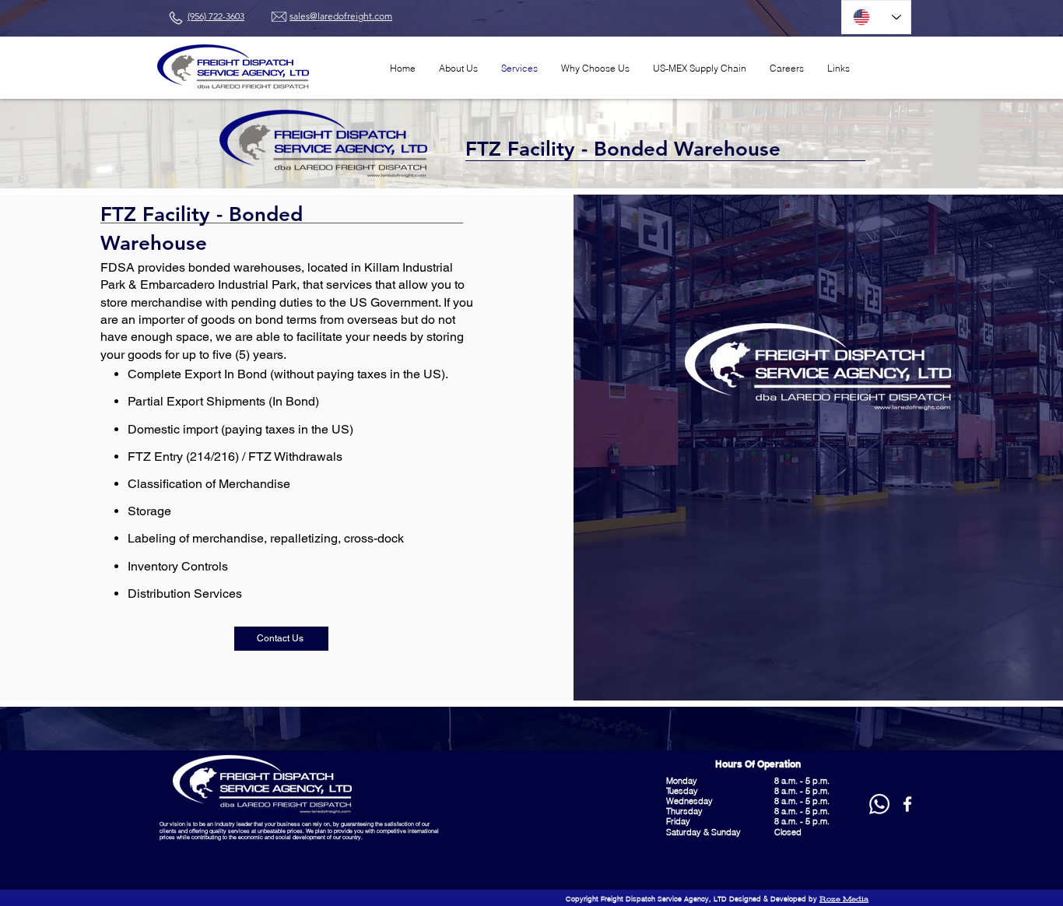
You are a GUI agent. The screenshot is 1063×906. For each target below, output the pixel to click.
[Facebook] (907, 804)
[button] (838, 68)
